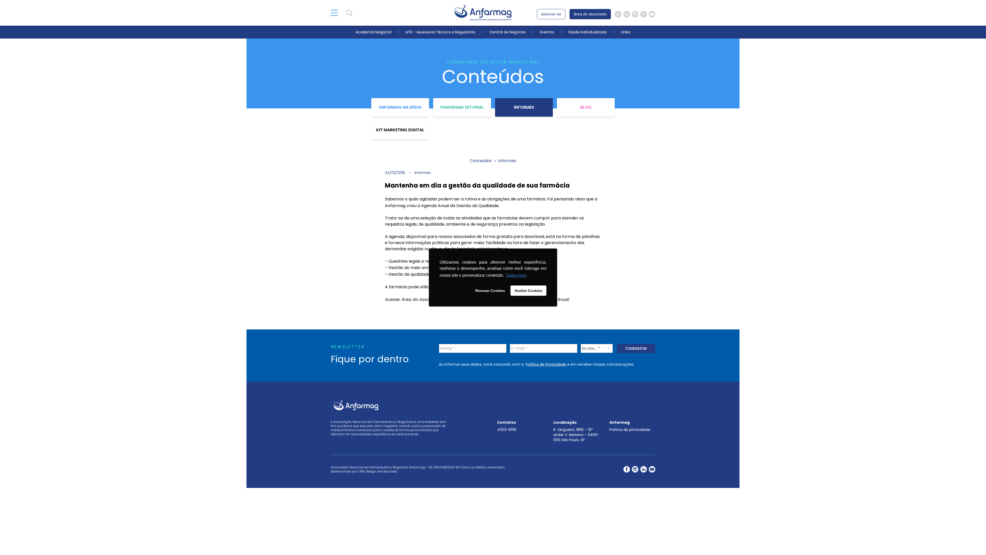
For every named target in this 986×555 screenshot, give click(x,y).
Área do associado (590, 14)
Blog (586, 107)
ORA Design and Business (377, 471)
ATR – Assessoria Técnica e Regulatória (440, 32)
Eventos (547, 32)
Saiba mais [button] (516, 275)
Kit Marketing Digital (400, 130)
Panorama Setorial (462, 107)
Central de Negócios (507, 32)
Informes (524, 107)
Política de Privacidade (546, 364)
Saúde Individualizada (587, 32)
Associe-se (551, 14)
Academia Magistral (373, 32)
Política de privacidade (629, 429)
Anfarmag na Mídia (400, 107)
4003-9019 (506, 429)
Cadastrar (636, 348)
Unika (625, 32)
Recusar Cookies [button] (490, 291)
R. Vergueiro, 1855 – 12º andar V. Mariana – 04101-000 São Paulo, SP (576, 434)
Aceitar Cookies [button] (528, 291)
